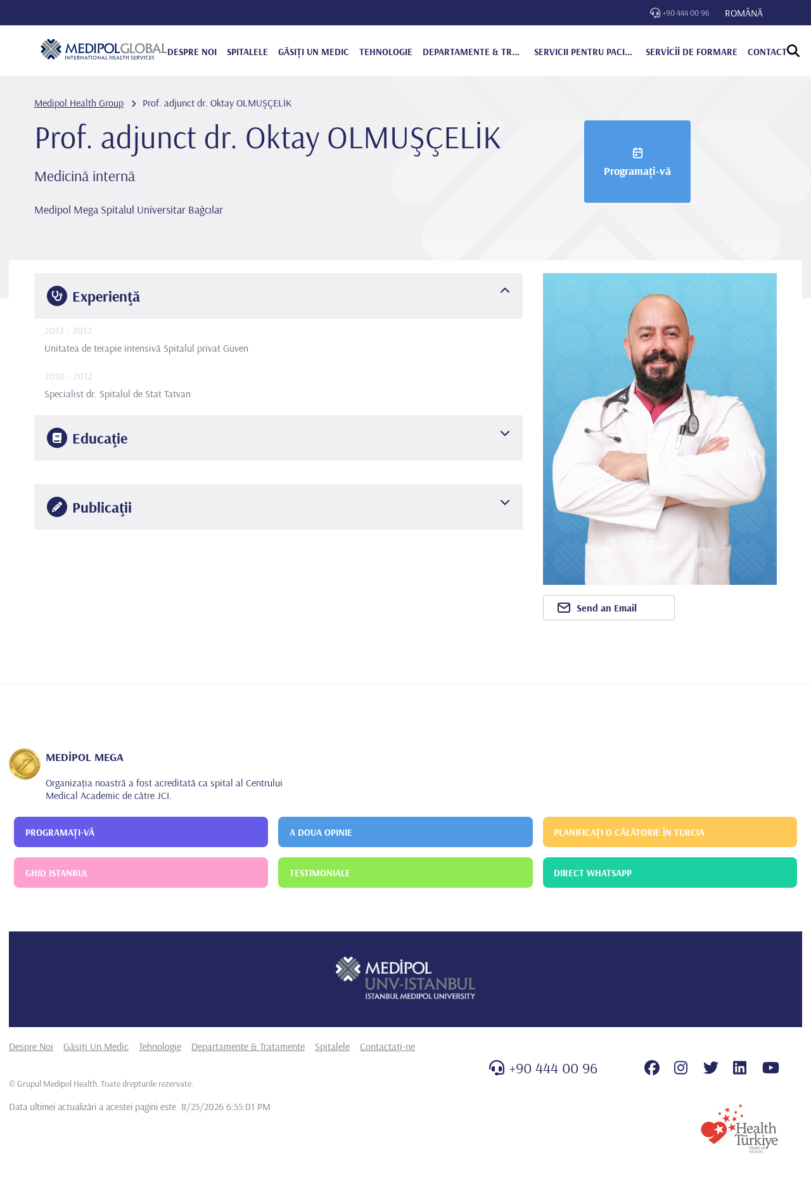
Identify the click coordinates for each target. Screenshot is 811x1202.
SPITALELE (247, 52)
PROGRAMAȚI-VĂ (59, 832)
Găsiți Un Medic (96, 1046)
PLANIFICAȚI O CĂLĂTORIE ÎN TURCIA (629, 832)
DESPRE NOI (192, 52)
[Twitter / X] (710, 1067)
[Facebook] (652, 1067)
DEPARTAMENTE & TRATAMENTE (473, 52)
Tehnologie (160, 1046)
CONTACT (767, 52)
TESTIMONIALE (320, 873)
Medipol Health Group (79, 102)
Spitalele (332, 1046)
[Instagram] (680, 1067)
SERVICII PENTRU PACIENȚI (584, 52)
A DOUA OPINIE (321, 832)
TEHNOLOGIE (385, 52)
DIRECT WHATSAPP (593, 873)
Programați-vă (637, 170)
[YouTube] (770, 1067)
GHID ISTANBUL (56, 873)
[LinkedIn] (739, 1067)
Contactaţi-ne (387, 1046)
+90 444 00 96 (686, 13)
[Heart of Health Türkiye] (739, 1128)
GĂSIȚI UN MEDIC (313, 52)
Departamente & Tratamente (248, 1046)
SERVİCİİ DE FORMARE (692, 52)
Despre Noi (31, 1046)
